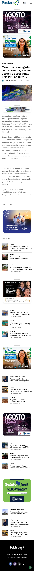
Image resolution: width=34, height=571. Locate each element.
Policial (4, 63)
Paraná (12, 463)
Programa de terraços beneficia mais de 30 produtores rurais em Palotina (18, 402)
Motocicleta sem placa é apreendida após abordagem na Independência (20, 248)
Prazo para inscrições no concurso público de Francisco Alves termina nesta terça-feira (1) (19, 514)
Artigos (12, 376)
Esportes (12, 310)
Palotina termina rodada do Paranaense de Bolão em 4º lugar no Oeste (20, 324)
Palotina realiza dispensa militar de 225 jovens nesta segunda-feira (20, 335)
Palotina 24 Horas (10, 80)
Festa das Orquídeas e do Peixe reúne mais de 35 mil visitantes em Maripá (20, 457)
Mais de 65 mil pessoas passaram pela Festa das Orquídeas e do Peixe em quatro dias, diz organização (20, 259)
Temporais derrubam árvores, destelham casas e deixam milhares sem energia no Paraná (21, 468)
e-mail (25, 554)
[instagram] (15, 564)
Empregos (13, 443)
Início (8, 554)
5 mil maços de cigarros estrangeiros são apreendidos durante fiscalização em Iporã (21, 391)
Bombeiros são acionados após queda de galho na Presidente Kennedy (21, 269)
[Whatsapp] (19, 564)
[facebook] (10, 564)
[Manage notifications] (30, 567)
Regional (10, 63)
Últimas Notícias (17, 554)
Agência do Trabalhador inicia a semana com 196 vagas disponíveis (19, 447)
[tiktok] (23, 564)
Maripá (12, 254)
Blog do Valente (20, 376)
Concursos (13, 509)
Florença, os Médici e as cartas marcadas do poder (19, 380)
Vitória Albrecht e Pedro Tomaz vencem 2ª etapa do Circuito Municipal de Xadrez (21, 314)
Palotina (12, 265)
